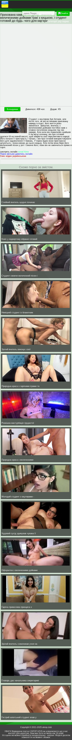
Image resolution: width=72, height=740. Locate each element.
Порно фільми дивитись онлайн (16, 154)
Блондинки (12, 109)
